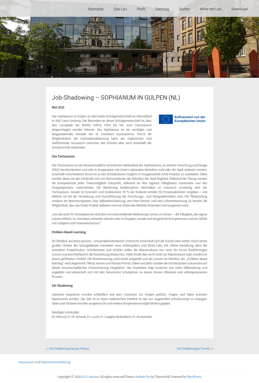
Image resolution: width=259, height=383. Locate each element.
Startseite (96, 9)
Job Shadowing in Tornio (195, 348)
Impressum (26, 362)
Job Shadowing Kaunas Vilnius (67, 348)
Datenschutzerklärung (56, 362)
